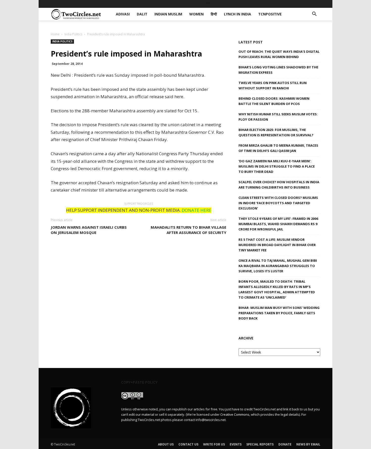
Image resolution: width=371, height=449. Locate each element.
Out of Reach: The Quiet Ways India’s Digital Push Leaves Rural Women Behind (279, 54)
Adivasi (127, 3)
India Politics (73, 34)
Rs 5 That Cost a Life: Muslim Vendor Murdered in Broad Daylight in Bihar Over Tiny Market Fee (277, 244)
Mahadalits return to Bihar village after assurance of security (188, 230)
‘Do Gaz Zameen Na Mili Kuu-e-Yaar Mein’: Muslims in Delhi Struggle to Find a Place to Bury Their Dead (276, 166)
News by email (308, 444)
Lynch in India (229, 3)
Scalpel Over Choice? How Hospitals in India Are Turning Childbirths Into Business (278, 185)
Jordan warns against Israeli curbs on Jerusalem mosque (89, 230)
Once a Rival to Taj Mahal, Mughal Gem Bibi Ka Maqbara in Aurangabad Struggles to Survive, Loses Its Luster (277, 265)
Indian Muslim (166, 3)
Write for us (214, 444)
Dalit (143, 3)
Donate (285, 444)
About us (166, 444)
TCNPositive (259, 3)
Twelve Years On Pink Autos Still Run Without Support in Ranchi (272, 85)
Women (192, 3)
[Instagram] (300, 4)
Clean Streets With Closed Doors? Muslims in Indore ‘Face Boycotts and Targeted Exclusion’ (278, 202)
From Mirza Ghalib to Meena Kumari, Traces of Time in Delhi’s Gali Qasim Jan (278, 148)
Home (55, 34)
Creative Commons (234, 414)
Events (236, 444)
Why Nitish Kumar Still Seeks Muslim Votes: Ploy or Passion (278, 117)
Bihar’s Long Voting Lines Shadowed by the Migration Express (278, 70)
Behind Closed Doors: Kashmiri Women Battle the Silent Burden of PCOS (273, 101)
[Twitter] (308, 4)
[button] (314, 14)
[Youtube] (316, 4)
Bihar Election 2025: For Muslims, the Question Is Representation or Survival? (275, 132)
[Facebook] (283, 4)
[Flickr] (291, 4)
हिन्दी (207, 3)
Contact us (188, 444)
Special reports (260, 444)
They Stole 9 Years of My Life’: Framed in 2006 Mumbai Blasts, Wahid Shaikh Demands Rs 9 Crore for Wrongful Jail (278, 223)
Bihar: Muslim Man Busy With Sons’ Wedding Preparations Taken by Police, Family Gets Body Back (279, 313)
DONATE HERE (196, 210)
